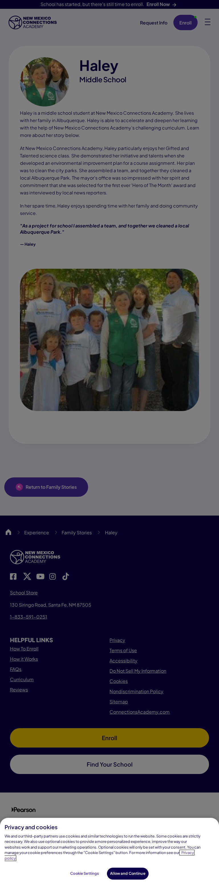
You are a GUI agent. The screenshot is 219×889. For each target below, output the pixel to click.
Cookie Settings (84, 873)
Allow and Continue (127, 873)
